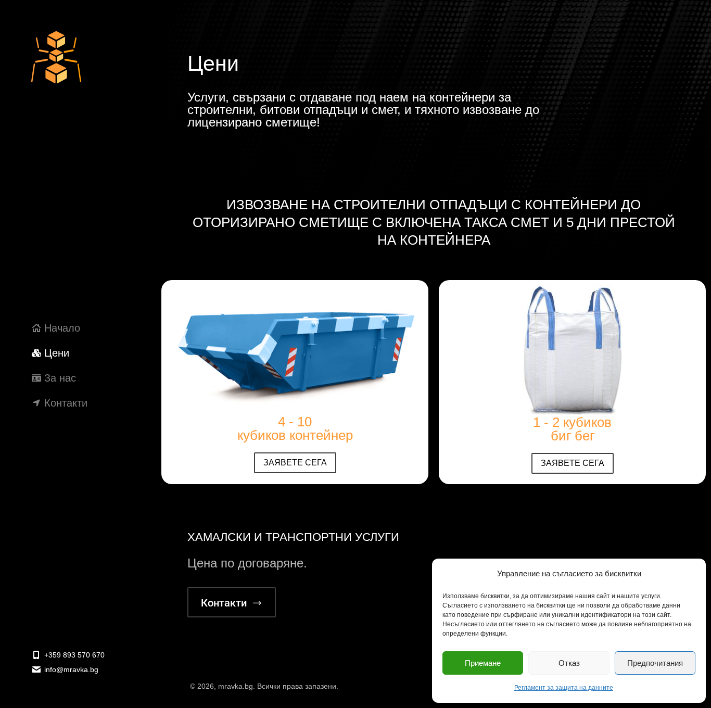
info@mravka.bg (71, 669)
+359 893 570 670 (74, 655)
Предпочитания (655, 663)
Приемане (483, 663)
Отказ (569, 663)
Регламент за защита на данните (563, 687)
